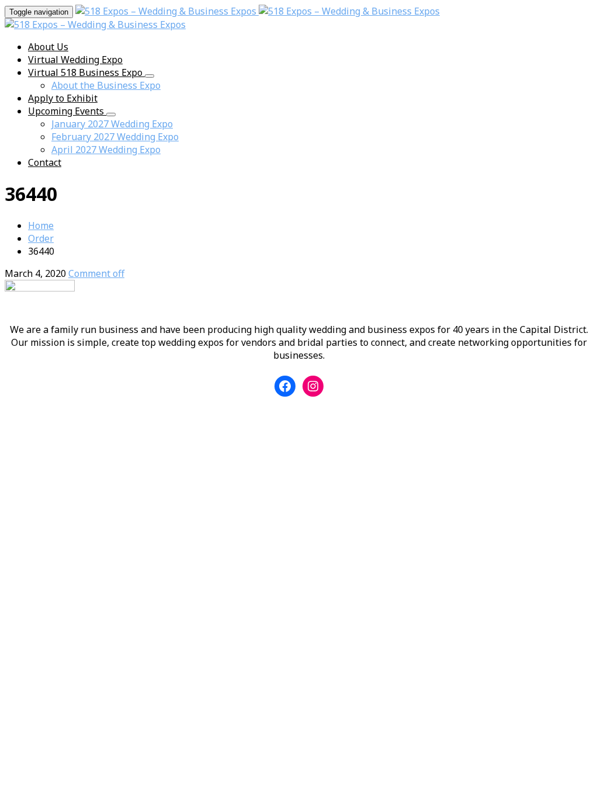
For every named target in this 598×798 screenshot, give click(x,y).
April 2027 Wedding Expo (106, 149)
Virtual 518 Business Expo (86, 72)
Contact (44, 162)
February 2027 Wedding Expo (115, 136)
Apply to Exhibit (63, 98)
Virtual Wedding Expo (75, 59)
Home (41, 225)
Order (41, 238)
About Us (48, 46)
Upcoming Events (67, 111)
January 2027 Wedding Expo (112, 123)
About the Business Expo (106, 85)
